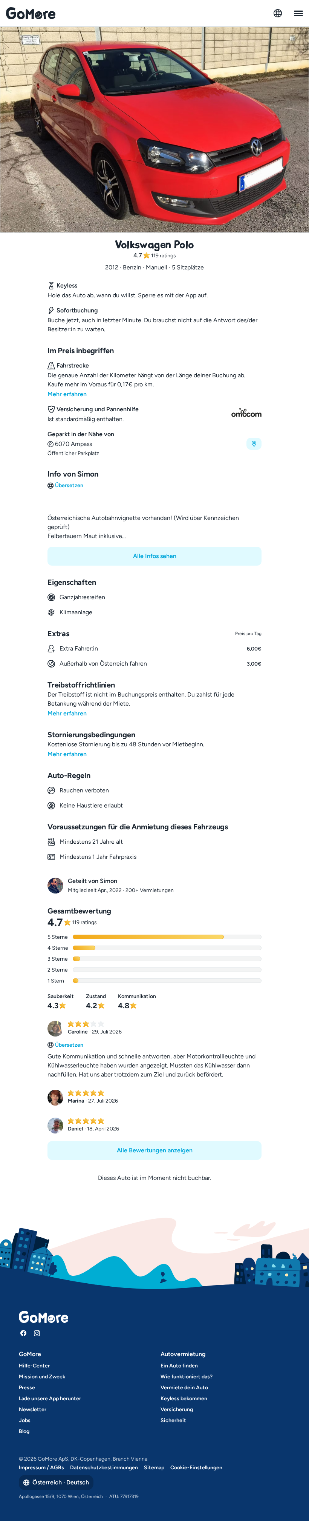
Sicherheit (173, 1420)
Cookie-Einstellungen (196, 1467)
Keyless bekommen (184, 1398)
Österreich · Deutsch (60, 1482)
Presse (27, 1387)
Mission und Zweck (42, 1376)
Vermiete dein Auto (184, 1387)
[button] (154, 443)
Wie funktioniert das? (187, 1376)
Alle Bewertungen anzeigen (155, 1150)
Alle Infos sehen (154, 556)
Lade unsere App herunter (50, 1398)
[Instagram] (36, 1333)
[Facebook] (23, 1333)
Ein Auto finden (179, 1366)
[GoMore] (30, 13)
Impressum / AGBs (41, 1467)
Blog (24, 1431)
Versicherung (177, 1409)
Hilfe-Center (34, 1366)
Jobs (25, 1420)
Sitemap (154, 1467)
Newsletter (32, 1409)
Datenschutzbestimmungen (104, 1467)
